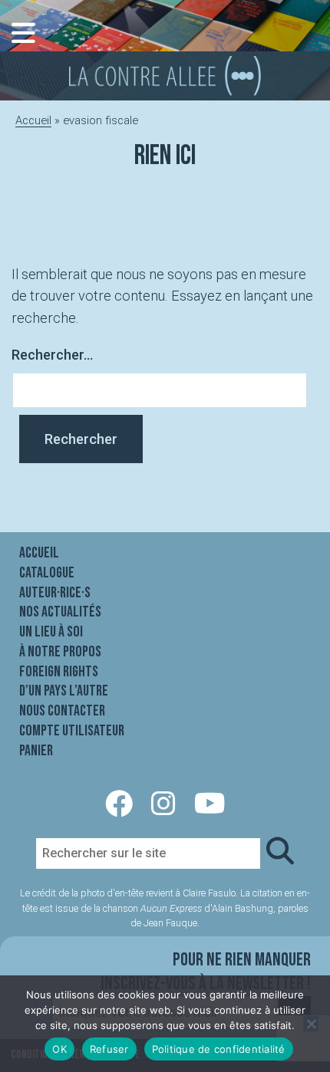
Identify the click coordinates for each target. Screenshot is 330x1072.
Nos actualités (60, 612)
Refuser (109, 1049)
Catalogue (46, 573)
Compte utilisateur (71, 731)
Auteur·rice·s (55, 593)
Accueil (33, 120)
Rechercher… (52, 355)
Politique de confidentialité (218, 1049)
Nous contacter (62, 711)
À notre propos (60, 652)
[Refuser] (310, 1023)
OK (59, 1049)
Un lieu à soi (51, 632)
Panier (36, 751)
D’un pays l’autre (63, 691)
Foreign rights (58, 672)
